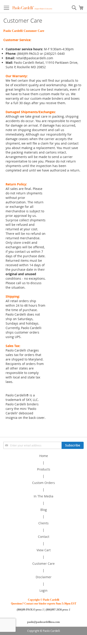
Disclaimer (44, 577)
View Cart (44, 550)
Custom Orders (43, 483)
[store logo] (32, 8)
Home (43, 456)
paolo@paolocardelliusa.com (43, 622)
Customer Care (43, 563)
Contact (43, 536)
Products (43, 469)
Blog (43, 510)
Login (43, 590)
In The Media (43, 496)
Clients (43, 523)
